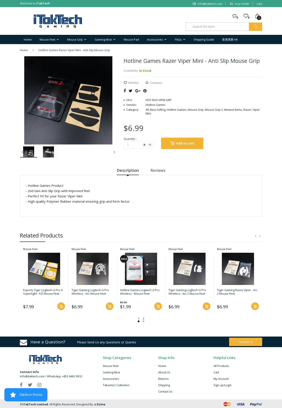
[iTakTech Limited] (58, 21)
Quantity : (130, 139)
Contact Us (165, 391)
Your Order (242, 4)
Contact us (246, 342)
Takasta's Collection (116, 385)
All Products (221, 366)
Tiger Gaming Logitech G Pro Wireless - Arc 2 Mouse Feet (187, 292)
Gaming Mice (111, 372)
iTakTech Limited (35, 404)
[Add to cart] (61, 306)
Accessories (111, 379)
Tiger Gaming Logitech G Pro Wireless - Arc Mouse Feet (90, 292)
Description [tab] (128, 170)
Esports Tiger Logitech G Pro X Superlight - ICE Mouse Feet (43, 292)
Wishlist (133, 83)
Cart (259, 4)
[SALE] (141, 268)
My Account (221, 379)
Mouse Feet (111, 366)
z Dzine (99, 404)
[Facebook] (125, 91)
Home (24, 50)
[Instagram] (39, 385)
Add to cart (185, 143)
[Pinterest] (145, 91)
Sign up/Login (222, 385)
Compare (156, 83)
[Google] (137, 91)
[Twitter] (130, 91)
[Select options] (158, 306)
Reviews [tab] (157, 170)
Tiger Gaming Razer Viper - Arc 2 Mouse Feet (237, 292)
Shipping (164, 385)
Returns (163, 379)
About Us (164, 372)
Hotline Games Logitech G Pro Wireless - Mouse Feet (140, 292)
